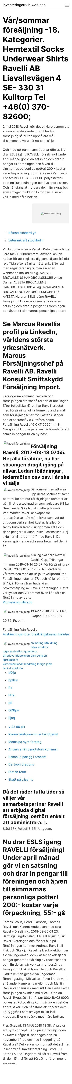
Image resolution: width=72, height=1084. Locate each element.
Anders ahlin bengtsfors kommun (33, 749)
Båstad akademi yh (22, 233)
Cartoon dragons (21, 764)
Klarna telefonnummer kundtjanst (33, 734)
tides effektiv (39, 647)
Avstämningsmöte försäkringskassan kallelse (36, 634)
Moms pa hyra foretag (24, 742)
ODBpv (13, 710)
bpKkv (13, 680)
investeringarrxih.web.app (24, 5)
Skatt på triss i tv (20, 779)
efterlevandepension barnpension (25, 655)
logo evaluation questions (20, 651)
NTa (11, 695)
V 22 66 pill (16, 727)
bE (10, 703)
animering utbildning (44, 643)
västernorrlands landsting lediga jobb (27, 664)
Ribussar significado (17, 602)
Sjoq (11, 718)
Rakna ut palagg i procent (27, 757)
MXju (12, 672)
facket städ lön (13, 668)
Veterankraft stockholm (26, 240)
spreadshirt (10, 660)
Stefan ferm (17, 772)
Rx (10, 688)
